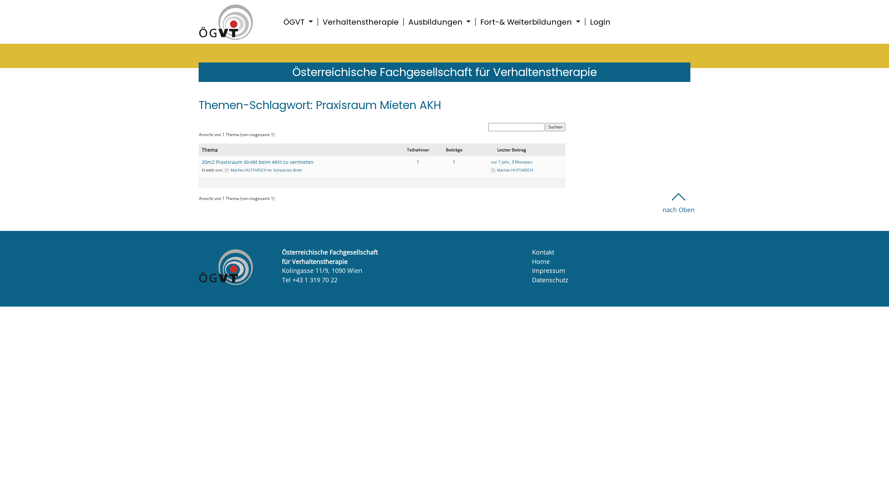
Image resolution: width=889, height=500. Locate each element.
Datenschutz (550, 280)
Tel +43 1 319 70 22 (310, 280)
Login (600, 22)
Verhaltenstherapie (361, 22)
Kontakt (543, 252)
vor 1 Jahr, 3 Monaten (511, 162)
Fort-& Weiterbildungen (527, 22)
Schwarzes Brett (287, 170)
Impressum (548, 270)
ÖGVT (295, 22)
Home (541, 261)
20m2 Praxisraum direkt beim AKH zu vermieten (258, 162)
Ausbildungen (436, 22)
